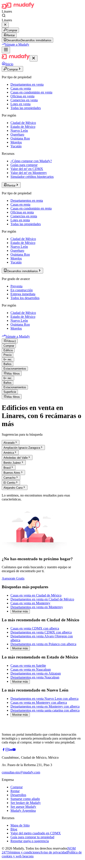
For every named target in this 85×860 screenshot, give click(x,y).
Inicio (9, 64)
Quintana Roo (20, 138)
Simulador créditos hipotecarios (32, 176)
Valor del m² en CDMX (26, 169)
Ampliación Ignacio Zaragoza (21, 447)
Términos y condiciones (23, 852)
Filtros (11, 341)
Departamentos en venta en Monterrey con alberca (45, 706)
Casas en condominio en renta (31, 208)
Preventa (16, 286)
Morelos (16, 142)
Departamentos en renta (26, 200)
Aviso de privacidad (53, 852)
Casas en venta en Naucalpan (30, 669)
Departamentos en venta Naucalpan (34, 677)
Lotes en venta (20, 104)
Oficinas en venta (22, 96)
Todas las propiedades (25, 108)
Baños (7, 364)
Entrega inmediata (22, 294)
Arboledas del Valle (15, 457)
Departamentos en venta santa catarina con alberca (45, 710)
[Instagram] (7, 750)
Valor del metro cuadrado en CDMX (35, 833)
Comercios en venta (24, 100)
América (8, 452)
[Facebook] (3, 750)
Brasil (7, 467)
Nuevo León (19, 130)
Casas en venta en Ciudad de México (35, 595)
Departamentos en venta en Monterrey (36, 607)
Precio (7, 355)
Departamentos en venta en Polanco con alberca (43, 644)
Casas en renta (20, 204)
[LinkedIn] (10, 750)
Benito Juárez (12, 462)
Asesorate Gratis (13, 578)
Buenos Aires (11, 472)
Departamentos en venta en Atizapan (35, 673)
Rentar (11, 35)
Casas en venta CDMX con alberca (34, 628)
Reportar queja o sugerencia (29, 841)
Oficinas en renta (22, 212)
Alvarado (9, 442)
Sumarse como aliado (25, 799)
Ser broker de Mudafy (25, 803)
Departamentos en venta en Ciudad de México (42, 599)
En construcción (21, 290)
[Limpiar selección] (5, 25)
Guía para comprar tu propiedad (32, 837)
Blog (13, 829)
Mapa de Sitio (20, 825)
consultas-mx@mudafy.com (21, 772)
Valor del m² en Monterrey (28, 173)
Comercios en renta (23, 216)
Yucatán (16, 146)
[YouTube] (14, 750)
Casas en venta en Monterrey (30, 603)
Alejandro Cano (13, 487)
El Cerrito (9, 482)
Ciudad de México (23, 123)
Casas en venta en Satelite (28, 665)
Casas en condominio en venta (31, 92)
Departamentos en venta (27, 84)
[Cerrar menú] (33, 58)
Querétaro (17, 134)
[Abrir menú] (6, 50)
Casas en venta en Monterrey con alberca (38, 702)
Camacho (9, 477)
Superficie (9, 391)
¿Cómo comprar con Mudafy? (31, 161)
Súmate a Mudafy (17, 44)
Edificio (8, 350)
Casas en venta (20, 88)
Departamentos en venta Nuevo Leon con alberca (44, 698)
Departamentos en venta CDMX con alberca (41, 632)
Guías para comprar (23, 165)
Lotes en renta (20, 220)
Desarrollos (18, 795)
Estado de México (22, 126)
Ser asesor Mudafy (23, 806)
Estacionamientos (14, 368)
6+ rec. (7, 359)
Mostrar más (20, 611)
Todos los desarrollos (24, 298)
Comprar (12, 30)
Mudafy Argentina (23, 810)
